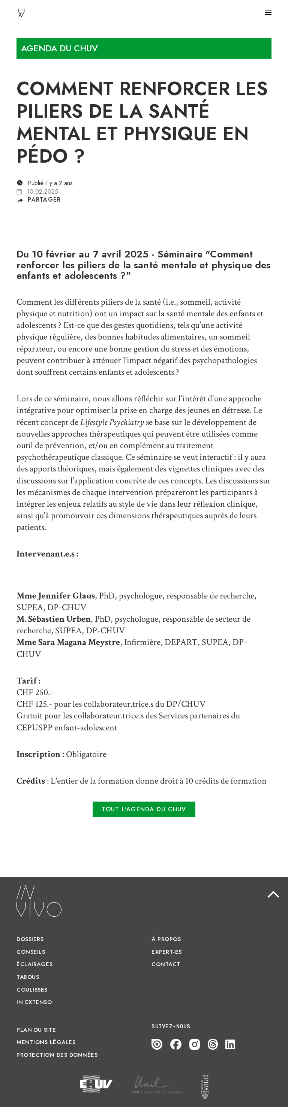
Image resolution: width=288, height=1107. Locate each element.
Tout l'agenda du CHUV (144, 809)
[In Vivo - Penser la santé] (21, 12)
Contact (166, 964)
